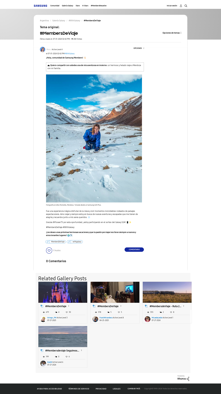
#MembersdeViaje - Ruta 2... (165, 306)
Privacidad (101, 389)
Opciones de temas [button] (171, 33)
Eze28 (49, 362)
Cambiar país (134, 389)
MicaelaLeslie (157, 318)
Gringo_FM (51, 318)
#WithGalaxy (69, 54)
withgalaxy (77, 242)
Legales (116, 389)
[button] (139, 48)
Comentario (134, 249)
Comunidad (54, 6)
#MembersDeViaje (55, 306)
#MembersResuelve (98, 6)
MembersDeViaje (57, 242)
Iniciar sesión (172, 6)
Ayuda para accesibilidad (49, 389)
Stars (78, 6)
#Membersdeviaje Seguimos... (62, 350)
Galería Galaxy (67, 6)
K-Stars (85, 6)
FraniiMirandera (106, 318)
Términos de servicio (78, 389)
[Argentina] (40, 5)
